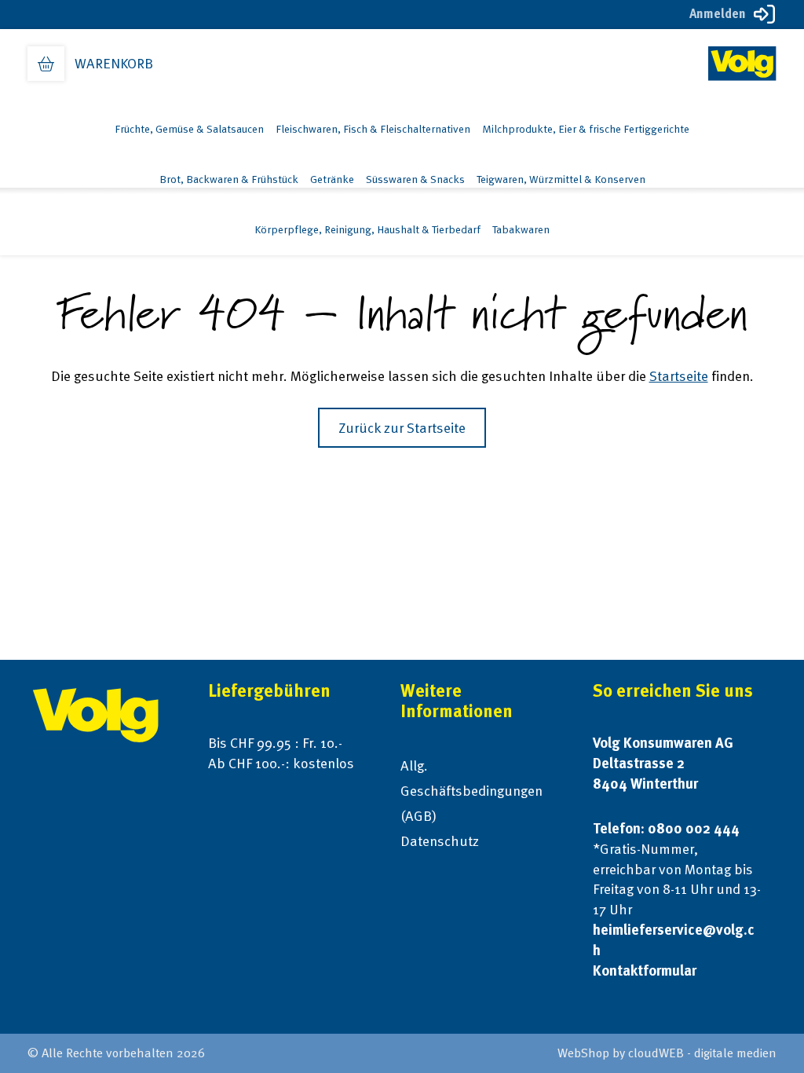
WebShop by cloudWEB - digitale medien (667, 1053)
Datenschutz (439, 841)
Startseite (678, 376)
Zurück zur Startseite (402, 428)
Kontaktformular (644, 970)
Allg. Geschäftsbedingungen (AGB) (471, 790)
